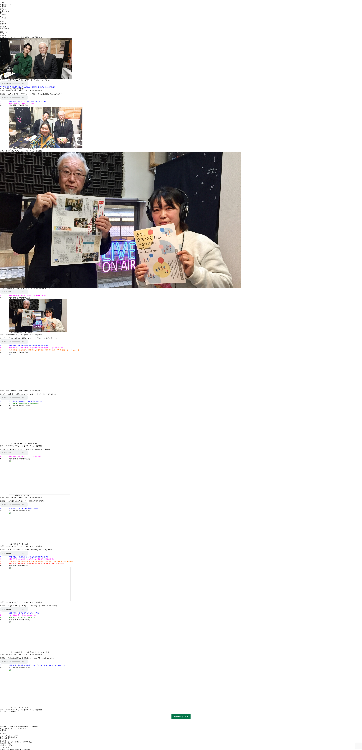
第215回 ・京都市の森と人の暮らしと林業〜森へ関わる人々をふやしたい (25, 80)
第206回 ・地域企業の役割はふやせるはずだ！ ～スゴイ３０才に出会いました (27, 658)
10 (9, 711)
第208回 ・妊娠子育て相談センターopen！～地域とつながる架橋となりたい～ (26, 549)
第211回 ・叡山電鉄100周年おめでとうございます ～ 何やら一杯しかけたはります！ (29, 394)
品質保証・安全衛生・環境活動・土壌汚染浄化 (16, 742)
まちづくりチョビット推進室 (32, 90)
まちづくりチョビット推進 (9, 735)
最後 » (14, 711)
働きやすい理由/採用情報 (8, 737)
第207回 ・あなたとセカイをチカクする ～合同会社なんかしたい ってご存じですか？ (29, 606)
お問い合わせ (4, 11)
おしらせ (3, 740)
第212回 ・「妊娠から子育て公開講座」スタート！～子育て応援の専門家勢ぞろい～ (29, 338)
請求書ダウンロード (7, 745)
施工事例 (3, 733)
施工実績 (3, 9)
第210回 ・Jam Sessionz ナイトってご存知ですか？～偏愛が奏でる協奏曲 (25, 449)
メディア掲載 (4, 747)
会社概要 (3, 6)
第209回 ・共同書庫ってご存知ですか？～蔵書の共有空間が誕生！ (23, 501)
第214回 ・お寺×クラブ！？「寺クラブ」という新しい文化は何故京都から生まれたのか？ (31, 94)
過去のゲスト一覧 (180, 717)
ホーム (2, 2)
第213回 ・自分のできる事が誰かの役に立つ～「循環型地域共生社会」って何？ (27, 288)
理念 (1, 8)
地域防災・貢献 (5, 744)
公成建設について (6, 4)
